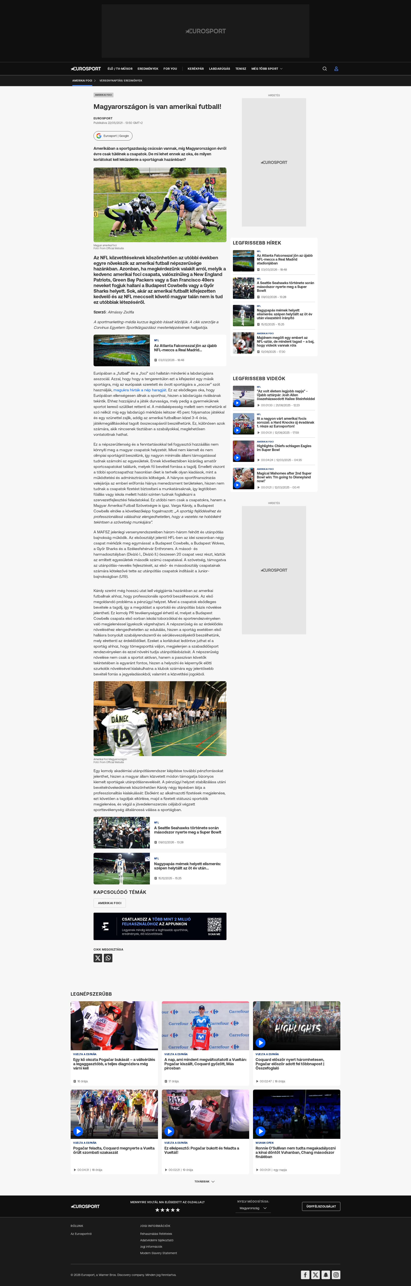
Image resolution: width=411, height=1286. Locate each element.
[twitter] (315, 1275)
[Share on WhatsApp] (108, 958)
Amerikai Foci (103, 95)
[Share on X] (98, 958)
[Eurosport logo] (86, 69)
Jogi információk (151, 1246)
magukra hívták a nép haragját (139, 390)
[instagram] (336, 1275)
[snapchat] (326, 1275)
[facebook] (305, 1275)
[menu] (325, 68)
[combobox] (253, 1208)
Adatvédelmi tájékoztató (156, 1240)
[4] (172, 1209)
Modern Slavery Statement (158, 1253)
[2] (162, 1209)
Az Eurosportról (81, 1234)
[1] (157, 1209)
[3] (167, 1209)
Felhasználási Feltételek (156, 1234)
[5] (177, 1209)
